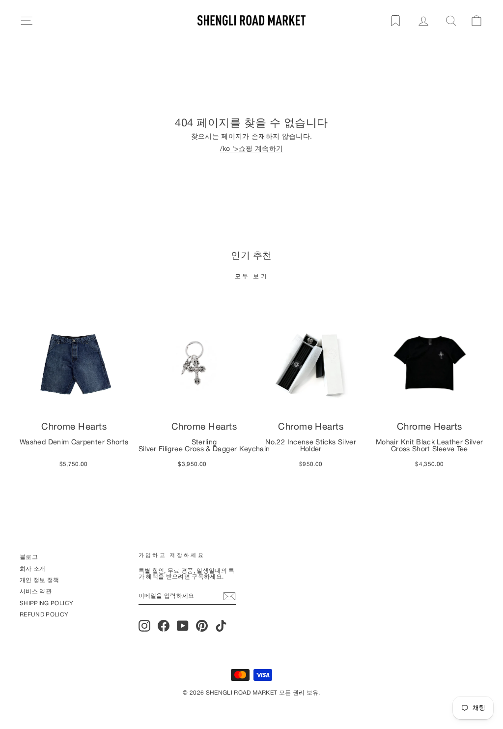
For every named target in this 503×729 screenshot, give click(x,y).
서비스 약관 (36, 591)
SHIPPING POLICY (46, 603)
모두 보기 (252, 276)
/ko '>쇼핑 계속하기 (251, 148)
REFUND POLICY (44, 614)
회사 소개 (33, 568)
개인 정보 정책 (39, 579)
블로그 (29, 556)
